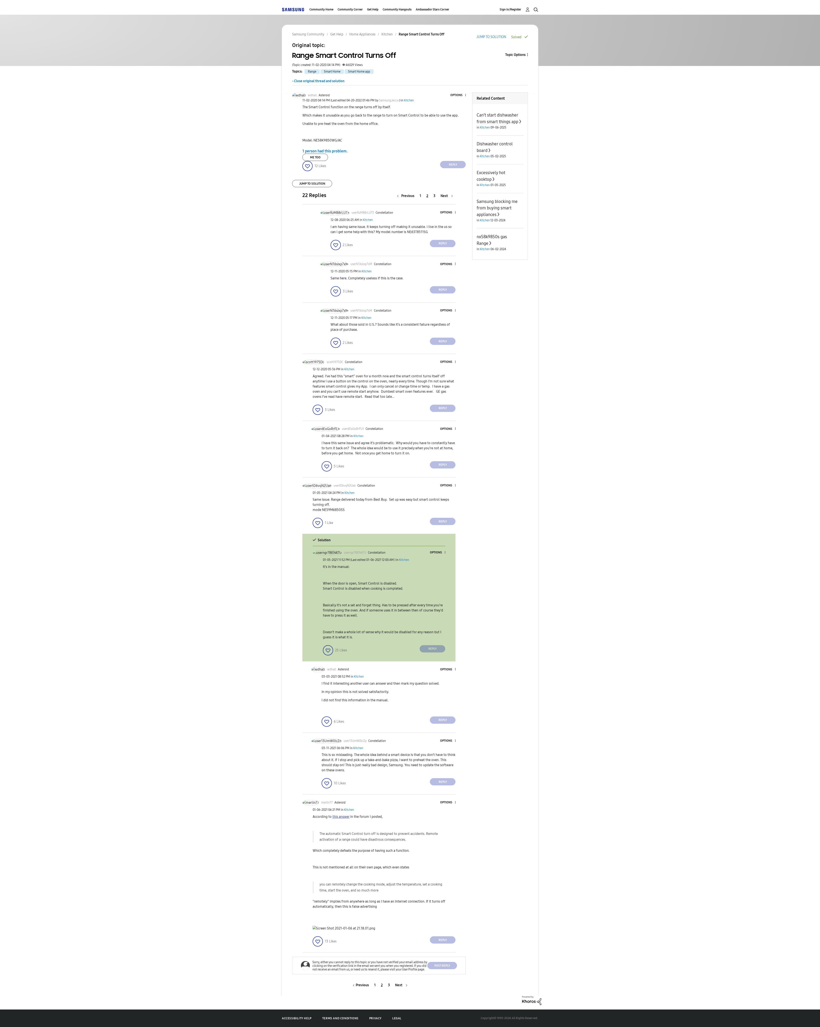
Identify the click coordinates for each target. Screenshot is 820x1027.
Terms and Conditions (340, 1018)
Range (312, 71)
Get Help (372, 9)
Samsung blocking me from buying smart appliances (497, 208)
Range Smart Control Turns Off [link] (421, 34)
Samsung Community (308, 34)
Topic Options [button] (515, 55)
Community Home (321, 9)
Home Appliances (362, 34)
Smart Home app (359, 71)
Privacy (375, 1018)
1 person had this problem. (325, 151)
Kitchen (387, 34)
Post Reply (442, 965)
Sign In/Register (510, 9)
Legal (396, 1018)
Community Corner (350, 9)
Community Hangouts (397, 9)
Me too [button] (315, 157)
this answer (340, 817)
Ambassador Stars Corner (432, 9)
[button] (458, 95)
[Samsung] (293, 9)
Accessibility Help (297, 1018)
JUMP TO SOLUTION (491, 37)
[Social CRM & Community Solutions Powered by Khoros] (531, 1000)
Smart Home (332, 71)
